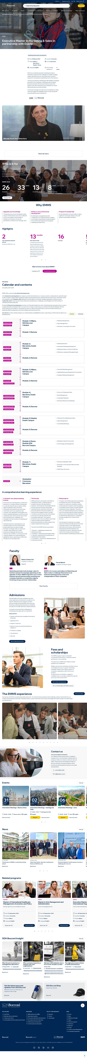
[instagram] (52, 1047)
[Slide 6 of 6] (52, 931)
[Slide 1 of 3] (40, 871)
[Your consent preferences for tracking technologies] (84, 1055)
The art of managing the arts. (45, 906)
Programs (14, 10)
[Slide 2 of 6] (38, 931)
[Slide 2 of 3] (43, 871)
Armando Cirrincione (51, 968)
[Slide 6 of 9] (47, 742)
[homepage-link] (8, 5)
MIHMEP (5, 899)
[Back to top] (82, 1005)
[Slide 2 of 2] (45, 260)
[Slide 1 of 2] (42, 260)
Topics (22, 10)
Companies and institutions (35, 10)
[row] (72, 314)
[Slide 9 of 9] (58, 742)
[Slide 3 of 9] (36, 742)
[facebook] (34, 1047)
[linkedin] (43, 1047)
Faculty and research (52, 10)
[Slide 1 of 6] (35, 931)
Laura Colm (15, 966)
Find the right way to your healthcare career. (14, 906)
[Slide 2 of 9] (33, 742)
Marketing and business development (12, 969)
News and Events (80, 10)
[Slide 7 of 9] (51, 742)
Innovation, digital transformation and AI (54, 973)
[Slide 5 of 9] (43, 742)
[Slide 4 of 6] (45, 931)
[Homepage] (11, 1005)
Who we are (5, 10)
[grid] (76, 314)
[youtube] (48, 1047)
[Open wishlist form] (77, 1053)
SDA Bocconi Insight (66, 10)
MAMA (40, 899)
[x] (39, 1047)
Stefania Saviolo (37, 968)
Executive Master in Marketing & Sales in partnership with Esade (26, 1052)
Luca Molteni (59, 968)
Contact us (81, 5)
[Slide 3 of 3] (47, 871)
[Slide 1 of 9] (29, 742)
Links (67, 1011)
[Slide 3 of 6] (42, 931)
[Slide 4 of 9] (40, 742)
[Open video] (43, 123)
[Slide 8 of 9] (54, 742)
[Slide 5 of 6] (49, 931)
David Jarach (77, 966)
